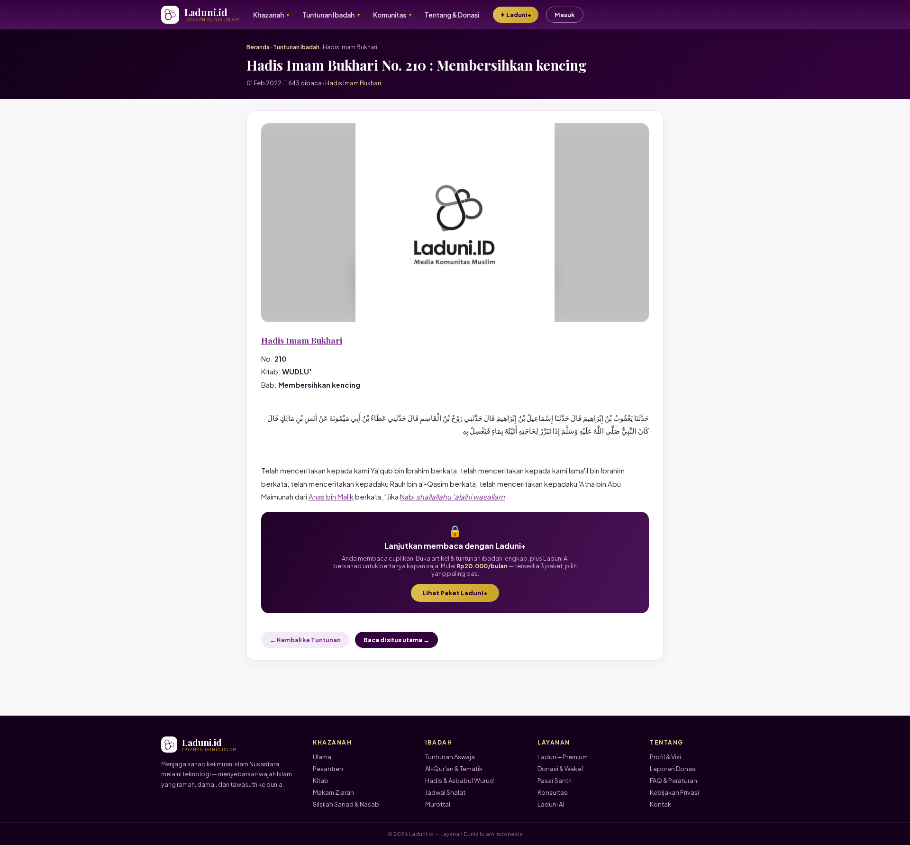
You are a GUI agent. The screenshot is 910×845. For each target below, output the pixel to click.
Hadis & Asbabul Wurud (459, 780)
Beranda (258, 47)
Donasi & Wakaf (560, 768)
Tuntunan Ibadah (296, 47)
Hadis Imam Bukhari (301, 340)
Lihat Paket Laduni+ (455, 593)
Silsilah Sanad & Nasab (346, 804)
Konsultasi (553, 792)
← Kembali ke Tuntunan (305, 640)
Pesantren (328, 768)
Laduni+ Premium (562, 757)
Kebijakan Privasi (674, 792)
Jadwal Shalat (445, 792)
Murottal (437, 804)
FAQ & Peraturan (673, 780)
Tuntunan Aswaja (450, 757)
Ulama (322, 757)
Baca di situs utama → (396, 640)
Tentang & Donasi (452, 15)
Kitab (320, 780)
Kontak (660, 804)
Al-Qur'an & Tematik (453, 768)
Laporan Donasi (673, 768)
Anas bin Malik (331, 496)
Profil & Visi (665, 757)
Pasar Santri (554, 780)
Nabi (452, 496)
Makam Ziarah (333, 792)
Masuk (565, 14)
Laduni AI (550, 804)
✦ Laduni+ (515, 14)
